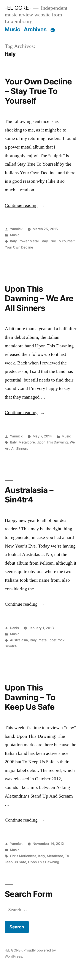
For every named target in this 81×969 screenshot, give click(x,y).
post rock (57, 640)
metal (43, 640)
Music (12, 29)
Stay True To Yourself (58, 241)
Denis (14, 628)
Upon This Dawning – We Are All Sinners (39, 298)
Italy (13, 241)
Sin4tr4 (11, 646)
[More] (52, 30)
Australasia (19, 640)
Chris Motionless (23, 856)
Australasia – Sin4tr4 (29, 495)
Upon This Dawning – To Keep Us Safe (30, 697)
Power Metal (29, 241)
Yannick (16, 229)
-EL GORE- (18, 8)
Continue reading (25, 205)
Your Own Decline (19, 247)
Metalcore (27, 442)
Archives (35, 29)
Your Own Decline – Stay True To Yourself (38, 91)
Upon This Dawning (52, 442)
